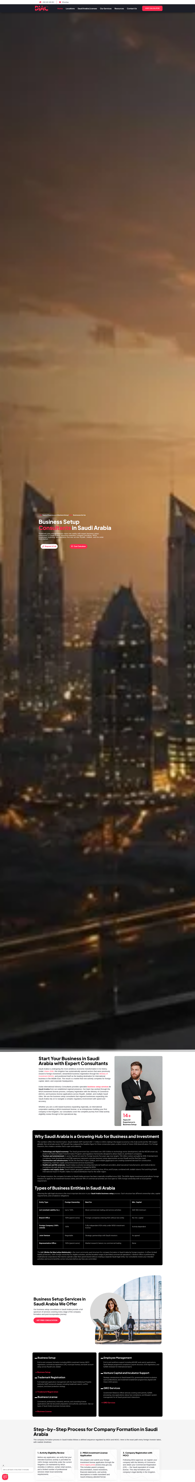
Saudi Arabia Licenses (87, 8)
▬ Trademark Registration (50, 1377)
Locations (70, 8)
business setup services (98, 1087)
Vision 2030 (49, 1071)
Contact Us (132, 8)
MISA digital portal (87, 1465)
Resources (119, 8)
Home (60, 8)
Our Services (106, 8)
